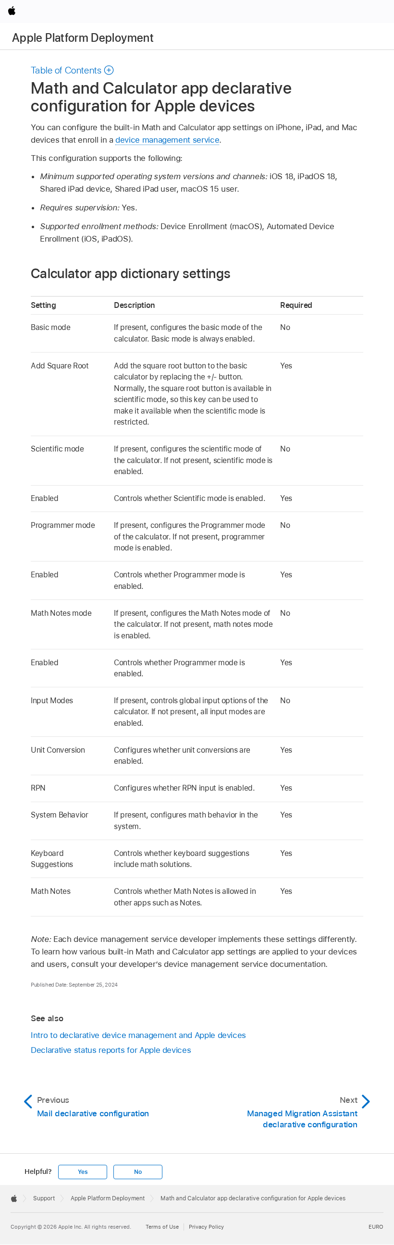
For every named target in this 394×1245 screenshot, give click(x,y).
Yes (82, 1172)
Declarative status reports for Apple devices (111, 1050)
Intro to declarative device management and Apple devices (138, 1035)
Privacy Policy (206, 1226)
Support (44, 1198)
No (138, 1172)
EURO (376, 1226)
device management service (167, 140)
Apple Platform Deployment (83, 38)
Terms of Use (162, 1226)
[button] (72, 70)
